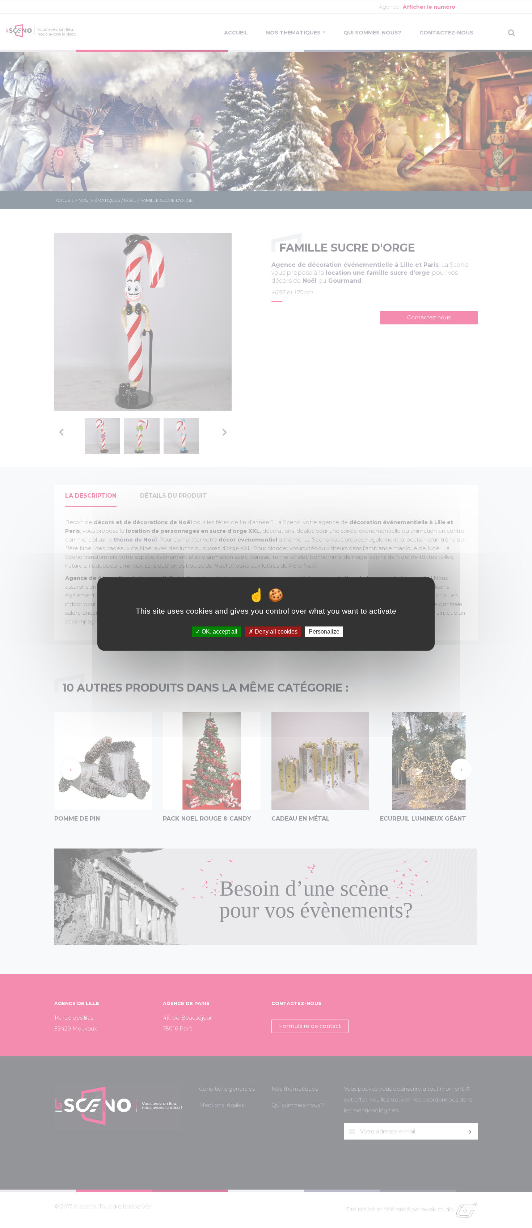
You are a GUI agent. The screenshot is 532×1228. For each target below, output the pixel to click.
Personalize (324, 631)
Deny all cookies (275, 631)
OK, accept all (218, 631)
